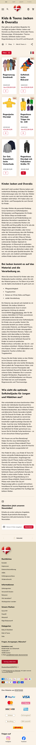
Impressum (5, 566)
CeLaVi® (4, 611)
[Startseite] (18, 9)
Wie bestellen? (6, 598)
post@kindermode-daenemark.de (17, 655)
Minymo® (5, 617)
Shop (10, 44)
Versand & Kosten (7, 592)
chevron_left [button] (3, 538)
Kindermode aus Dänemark (13, 670)
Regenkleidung (17, 313)
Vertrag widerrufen (10, 662)
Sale (3, 636)
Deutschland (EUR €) (10, 667)
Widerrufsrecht (7, 579)
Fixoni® (4, 614)
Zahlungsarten (6, 588)
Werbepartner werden (9, 602)
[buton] (10, 667)
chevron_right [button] (32, 538)
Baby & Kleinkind (7, 630)
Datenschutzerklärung (9, 569)
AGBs (3, 573)
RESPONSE (19, 690)
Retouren (5, 595)
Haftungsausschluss (8, 576)
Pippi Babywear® (7, 621)
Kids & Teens (6, 633)
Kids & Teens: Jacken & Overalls (21, 44)
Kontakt (4, 563)
